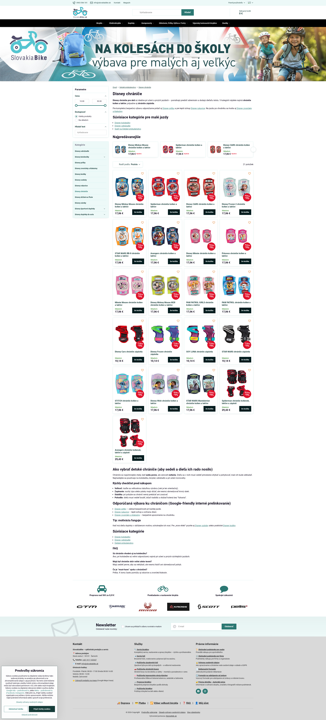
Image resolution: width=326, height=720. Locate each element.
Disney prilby (120, 509)
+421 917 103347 (89, 660)
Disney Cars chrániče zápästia (129, 351)
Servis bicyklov (143, 650)
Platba (142, 703)
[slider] (76, 105)
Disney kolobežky (122, 123)
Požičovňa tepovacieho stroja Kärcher (152, 675)
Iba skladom (83, 120)
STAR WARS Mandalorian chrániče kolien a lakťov (198, 402)
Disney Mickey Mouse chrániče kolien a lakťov (139, 146)
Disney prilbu (168, 108)
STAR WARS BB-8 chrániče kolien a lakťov (127, 254)
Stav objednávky (193, 712)
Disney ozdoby (201, 525)
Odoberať (229, 626)
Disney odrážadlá (122, 126)
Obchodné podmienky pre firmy (211, 656)
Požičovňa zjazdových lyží (147, 663)
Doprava (125, 703)
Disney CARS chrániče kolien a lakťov (236, 146)
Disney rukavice (198, 108)
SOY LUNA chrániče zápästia (199, 351)
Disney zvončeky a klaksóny (127, 515)
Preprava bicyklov (144, 682)
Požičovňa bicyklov (144, 689)
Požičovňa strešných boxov (148, 669)
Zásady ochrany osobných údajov (172, 712)
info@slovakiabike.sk (89, 664)
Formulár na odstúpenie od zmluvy (212, 675)
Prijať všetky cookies (42, 709)
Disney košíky (229, 525)
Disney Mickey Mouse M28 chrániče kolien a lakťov (163, 303)
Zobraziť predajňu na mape (86, 680)
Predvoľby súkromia (149, 712)
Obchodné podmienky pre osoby (211, 650)
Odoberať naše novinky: (106, 629)
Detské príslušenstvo (124, 543)
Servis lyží (141, 656)
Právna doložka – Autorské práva (211, 682)
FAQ (188, 703)
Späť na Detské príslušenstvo (128, 129)
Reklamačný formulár (207, 669)
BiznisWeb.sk (171, 716)
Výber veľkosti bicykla (166, 703)
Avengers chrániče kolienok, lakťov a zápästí (128, 451)
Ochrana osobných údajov (208, 663)
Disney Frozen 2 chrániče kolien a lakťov (233, 205)
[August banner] (163, 54)
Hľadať (187, 12)
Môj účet (204, 703)
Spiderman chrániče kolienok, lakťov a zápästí (235, 402)
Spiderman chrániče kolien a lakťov (189, 146)
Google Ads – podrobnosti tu (17, 690)
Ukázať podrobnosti (29, 715)
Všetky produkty (85, 116)
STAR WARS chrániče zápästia (236, 351)
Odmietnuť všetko (16, 709)
